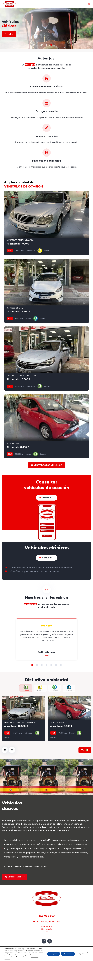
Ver (86, 750)
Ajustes (82, 954)
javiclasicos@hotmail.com (48, 921)
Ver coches (10, 36)
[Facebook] (44, 941)
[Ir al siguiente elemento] (12, 750)
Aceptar (54, 954)
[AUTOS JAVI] (46, 28)
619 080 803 (46, 915)
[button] (42, 45)
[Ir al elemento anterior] (5, 750)
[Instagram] (49, 941)
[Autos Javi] (9, 4)
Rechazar (67, 954)
